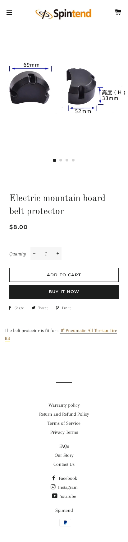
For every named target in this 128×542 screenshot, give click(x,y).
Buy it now (64, 291)
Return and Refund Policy (64, 414)
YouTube (67, 496)
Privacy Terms (64, 432)
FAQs (64, 446)
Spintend (64, 510)
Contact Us (64, 464)
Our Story (64, 455)
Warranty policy (64, 405)
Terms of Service (64, 423)
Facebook (67, 478)
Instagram (67, 487)
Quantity (17, 254)
